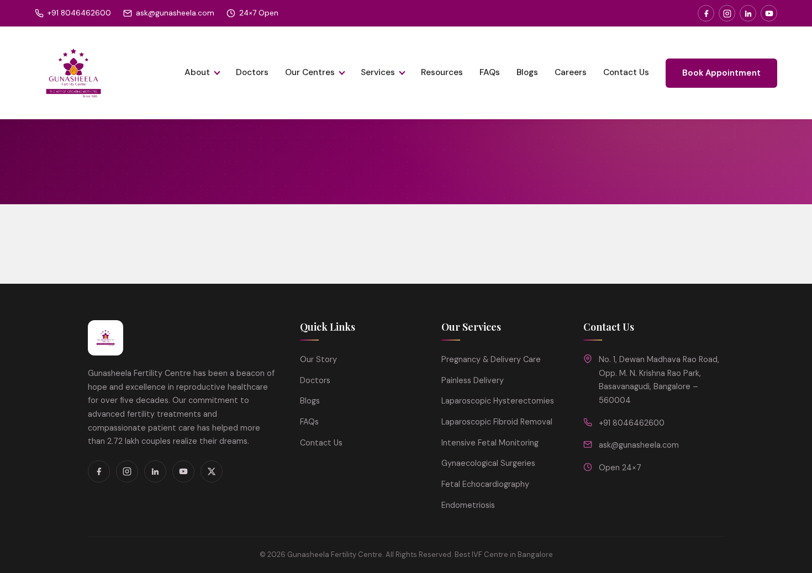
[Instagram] (727, 13)
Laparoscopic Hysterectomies (497, 401)
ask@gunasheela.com (175, 13)
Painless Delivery (472, 380)
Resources (442, 72)
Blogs (527, 72)
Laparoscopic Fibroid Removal (496, 422)
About (197, 72)
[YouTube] (769, 13)
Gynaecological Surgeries (488, 463)
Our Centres (310, 72)
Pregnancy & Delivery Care (491, 359)
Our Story (318, 359)
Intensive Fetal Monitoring (490, 443)
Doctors (252, 72)
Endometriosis (468, 505)
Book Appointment (721, 72)
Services (378, 72)
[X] (212, 471)
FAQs (489, 72)
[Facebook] (706, 13)
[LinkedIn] (748, 13)
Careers (571, 72)
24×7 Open (258, 13)
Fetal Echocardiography (485, 484)
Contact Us (626, 72)
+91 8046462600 (79, 13)
